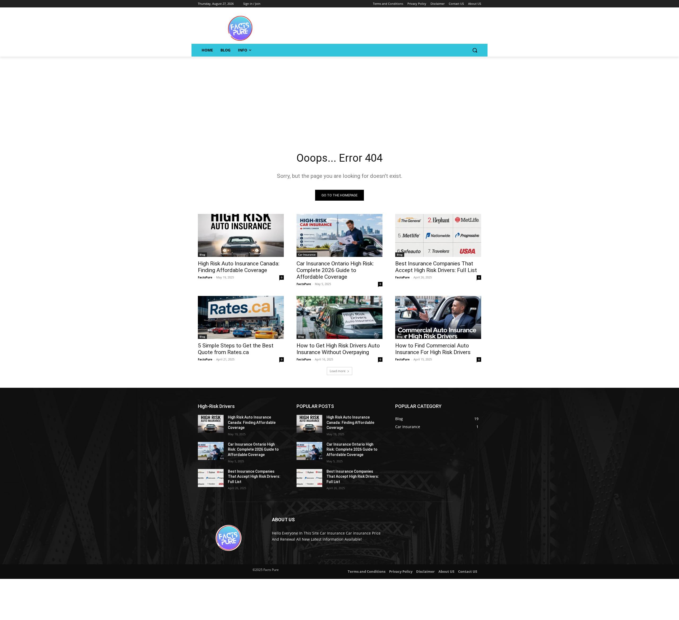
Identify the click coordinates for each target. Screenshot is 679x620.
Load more (338, 371)
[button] (474, 50)
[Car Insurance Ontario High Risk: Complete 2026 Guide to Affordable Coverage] (339, 235)
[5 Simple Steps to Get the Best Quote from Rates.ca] (241, 317)
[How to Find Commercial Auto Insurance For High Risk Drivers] (438, 317)
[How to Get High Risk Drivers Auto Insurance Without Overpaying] (339, 317)
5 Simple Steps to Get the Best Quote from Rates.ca (235, 348)
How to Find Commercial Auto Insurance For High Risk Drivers (433, 348)
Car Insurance (307, 254)
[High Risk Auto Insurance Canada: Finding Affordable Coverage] (241, 235)
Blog (202, 254)
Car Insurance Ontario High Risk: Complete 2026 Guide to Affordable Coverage (335, 270)
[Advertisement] (339, 96)
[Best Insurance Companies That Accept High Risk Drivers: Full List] (438, 235)
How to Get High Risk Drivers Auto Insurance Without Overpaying (338, 348)
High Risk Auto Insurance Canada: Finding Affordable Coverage (238, 266)
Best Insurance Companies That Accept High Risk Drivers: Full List (436, 266)
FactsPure (205, 277)
